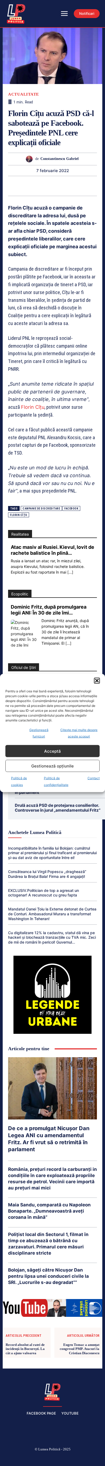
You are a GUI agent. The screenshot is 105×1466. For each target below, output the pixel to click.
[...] (70, 572)
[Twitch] (52, 1458)
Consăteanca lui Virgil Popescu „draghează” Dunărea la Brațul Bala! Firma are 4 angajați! (47, 874)
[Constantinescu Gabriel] (30, 159)
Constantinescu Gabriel (59, 159)
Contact (94, 778)
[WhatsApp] (33, 185)
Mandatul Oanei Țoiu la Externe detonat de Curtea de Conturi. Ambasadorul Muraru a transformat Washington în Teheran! (52, 914)
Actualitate (23, 94)
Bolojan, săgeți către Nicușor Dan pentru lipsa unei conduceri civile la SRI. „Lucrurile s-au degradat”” (48, 1276)
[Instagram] (27, 1458)
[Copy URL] (95, 185)
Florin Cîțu (32, 407)
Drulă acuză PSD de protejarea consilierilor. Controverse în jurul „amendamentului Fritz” (57, 808)
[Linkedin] (46, 185)
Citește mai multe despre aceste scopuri (78, 733)
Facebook (71, 508)
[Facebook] (14, 1458)
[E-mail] (70, 185)
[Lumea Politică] (52, 1391)
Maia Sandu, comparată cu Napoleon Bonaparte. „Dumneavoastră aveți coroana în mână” (49, 1211)
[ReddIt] (58, 185)
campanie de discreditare (41, 508)
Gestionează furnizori (38, 733)
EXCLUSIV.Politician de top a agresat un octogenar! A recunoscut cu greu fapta (43, 893)
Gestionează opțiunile (52, 765)
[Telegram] (83, 185)
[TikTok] (40, 1458)
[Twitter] (9, 185)
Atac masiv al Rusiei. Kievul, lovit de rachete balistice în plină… (52, 550)
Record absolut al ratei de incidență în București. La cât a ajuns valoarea (25, 1349)
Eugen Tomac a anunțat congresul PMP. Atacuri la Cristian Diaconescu (79, 1349)
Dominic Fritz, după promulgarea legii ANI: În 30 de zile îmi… (48, 610)
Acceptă (52, 750)
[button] (97, 680)
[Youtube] (91, 1458)
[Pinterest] (21, 185)
